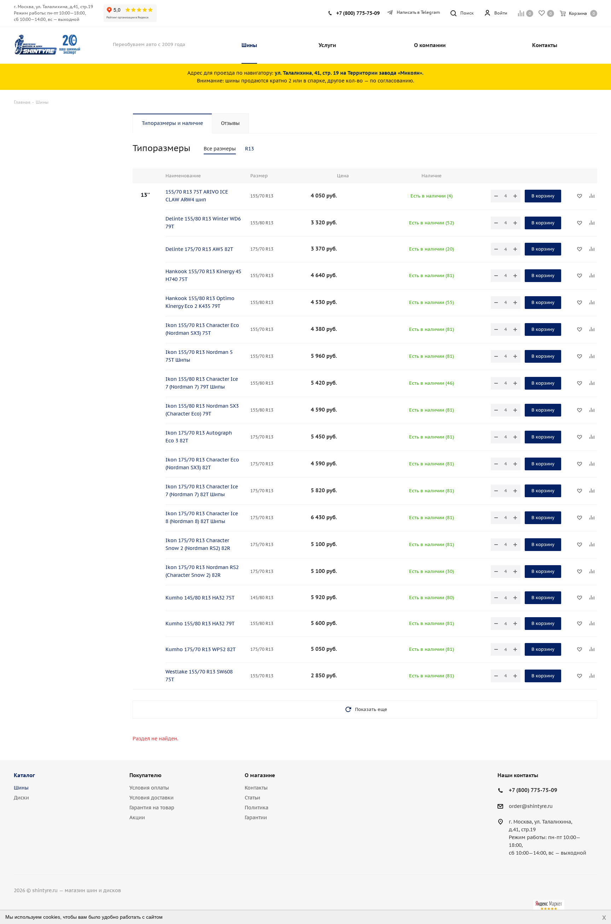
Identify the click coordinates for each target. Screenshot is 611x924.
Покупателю (145, 775)
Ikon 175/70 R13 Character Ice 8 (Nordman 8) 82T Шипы (201, 517)
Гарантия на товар (151, 807)
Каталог (24, 775)
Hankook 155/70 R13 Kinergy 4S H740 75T (203, 275)
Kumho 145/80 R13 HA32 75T (200, 598)
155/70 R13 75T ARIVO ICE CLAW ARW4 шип (196, 196)
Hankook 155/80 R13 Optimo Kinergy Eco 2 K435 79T (199, 302)
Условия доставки (151, 797)
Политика (256, 807)
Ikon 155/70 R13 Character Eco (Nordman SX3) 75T (202, 329)
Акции (137, 817)
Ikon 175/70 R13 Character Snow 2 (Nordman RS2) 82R (197, 544)
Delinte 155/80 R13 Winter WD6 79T (203, 223)
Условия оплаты (149, 788)
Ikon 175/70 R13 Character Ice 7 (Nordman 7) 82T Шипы (201, 490)
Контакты (256, 788)
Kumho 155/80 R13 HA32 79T (200, 623)
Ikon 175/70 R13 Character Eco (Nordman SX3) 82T (202, 464)
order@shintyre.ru (531, 806)
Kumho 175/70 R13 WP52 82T (200, 649)
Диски (21, 797)
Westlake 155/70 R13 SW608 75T (199, 675)
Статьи (252, 797)
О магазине (260, 775)
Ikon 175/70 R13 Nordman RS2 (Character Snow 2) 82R (202, 571)
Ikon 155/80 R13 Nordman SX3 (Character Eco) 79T (202, 410)
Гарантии (256, 817)
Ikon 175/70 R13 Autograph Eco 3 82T (198, 437)
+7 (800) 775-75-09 (358, 13)
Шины (21, 788)
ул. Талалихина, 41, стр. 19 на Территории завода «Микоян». (349, 73)
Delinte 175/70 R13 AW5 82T (199, 249)
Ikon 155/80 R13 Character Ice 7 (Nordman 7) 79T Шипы (201, 383)
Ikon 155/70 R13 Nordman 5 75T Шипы (199, 356)
